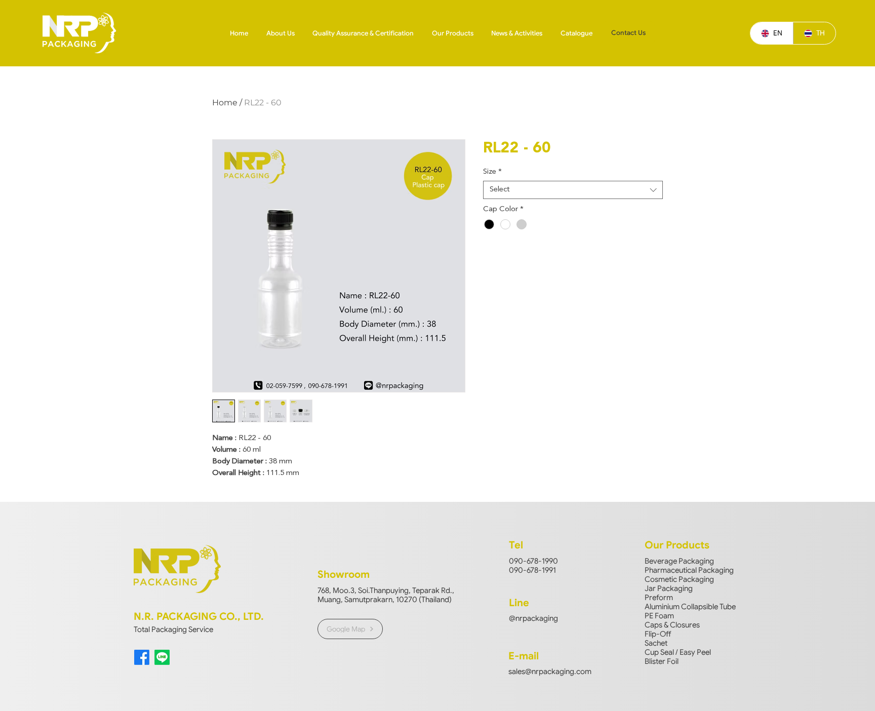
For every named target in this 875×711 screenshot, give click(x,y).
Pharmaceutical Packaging (689, 570)
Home (224, 102)
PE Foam (659, 615)
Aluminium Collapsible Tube (690, 606)
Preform (659, 597)
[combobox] (573, 190)
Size (492, 172)
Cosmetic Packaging (679, 579)
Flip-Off (658, 634)
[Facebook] (141, 657)
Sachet (656, 643)
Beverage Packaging (679, 561)
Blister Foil (662, 661)
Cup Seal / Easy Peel (678, 652)
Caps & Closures (672, 624)
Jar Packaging (669, 588)
